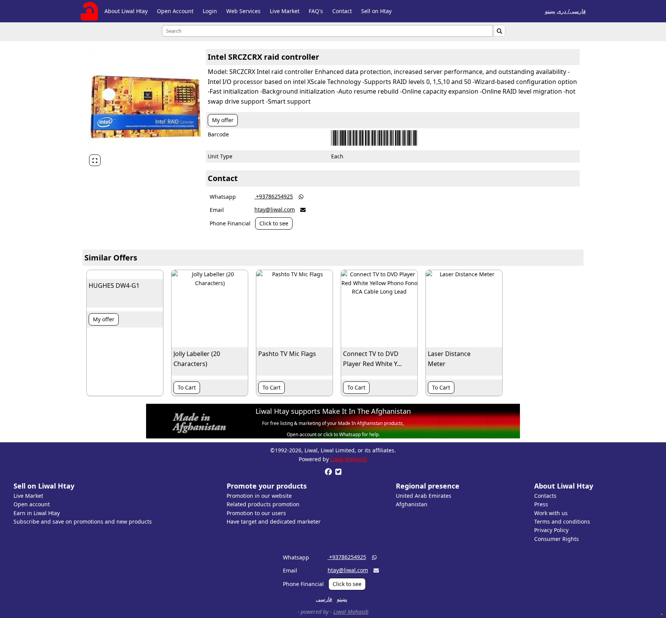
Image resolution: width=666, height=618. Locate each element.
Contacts (545, 495)
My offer (223, 120)
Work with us (551, 513)
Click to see (273, 223)
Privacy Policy (551, 530)
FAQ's (316, 11)
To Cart (187, 387)
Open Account (175, 11)
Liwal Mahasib (348, 459)
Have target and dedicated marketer (274, 521)
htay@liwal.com (274, 209)
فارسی (324, 599)
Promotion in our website (259, 495)
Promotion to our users (256, 513)
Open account (31, 504)
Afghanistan (411, 504)
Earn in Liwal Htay (36, 513)
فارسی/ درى (571, 11)
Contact (342, 11)
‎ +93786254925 (273, 196)
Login (210, 11)
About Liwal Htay (126, 11)
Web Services (243, 11)
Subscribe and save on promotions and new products (82, 521)
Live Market (284, 11)
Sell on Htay (376, 11)
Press (541, 504)
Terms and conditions (562, 521)
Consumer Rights (556, 538)
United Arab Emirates (423, 495)
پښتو (550, 11)
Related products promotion (263, 504)
